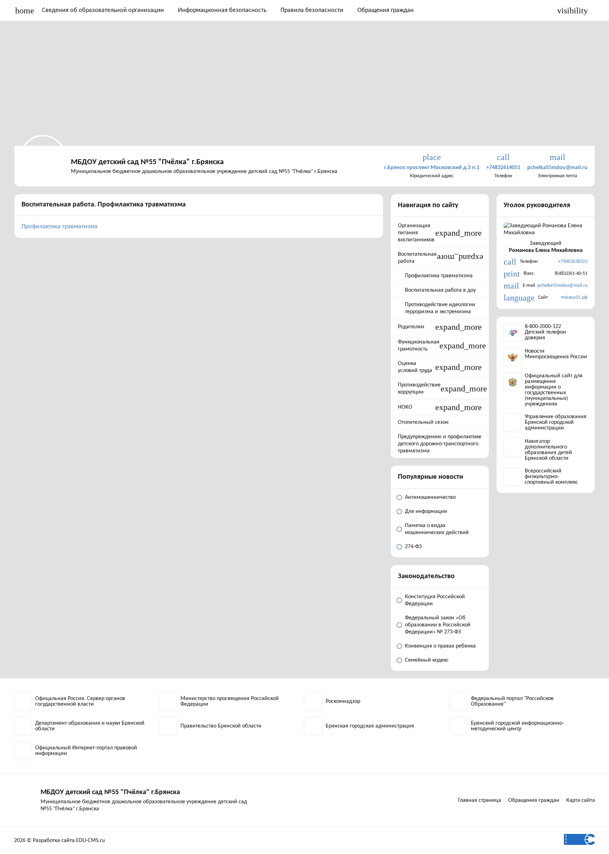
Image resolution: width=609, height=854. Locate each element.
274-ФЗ (413, 547)
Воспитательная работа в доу (440, 290)
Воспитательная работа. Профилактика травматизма (103, 204)
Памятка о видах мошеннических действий (437, 529)
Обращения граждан (385, 10)
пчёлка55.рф (574, 297)
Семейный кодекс (427, 660)
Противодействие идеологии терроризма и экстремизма (440, 308)
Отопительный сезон (423, 422)
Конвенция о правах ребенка (440, 646)
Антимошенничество (430, 497)
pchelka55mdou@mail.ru (562, 285)
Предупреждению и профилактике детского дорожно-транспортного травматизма (439, 444)
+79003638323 (573, 261)
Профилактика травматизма (59, 226)
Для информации (426, 511)
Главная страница (479, 800)
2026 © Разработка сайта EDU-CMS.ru (59, 840)
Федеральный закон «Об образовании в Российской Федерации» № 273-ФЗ (437, 625)
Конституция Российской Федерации (435, 600)
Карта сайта (580, 800)
